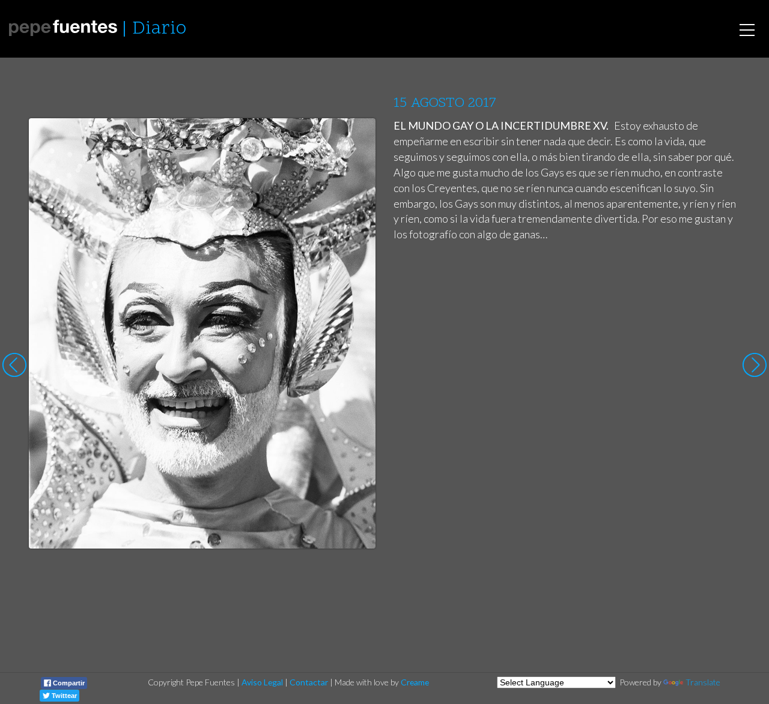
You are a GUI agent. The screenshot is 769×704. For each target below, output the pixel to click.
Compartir (68, 683)
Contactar (309, 682)
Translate (702, 682)
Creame (415, 682)
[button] (357, 138)
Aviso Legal (262, 682)
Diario (159, 29)
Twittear (63, 695)
